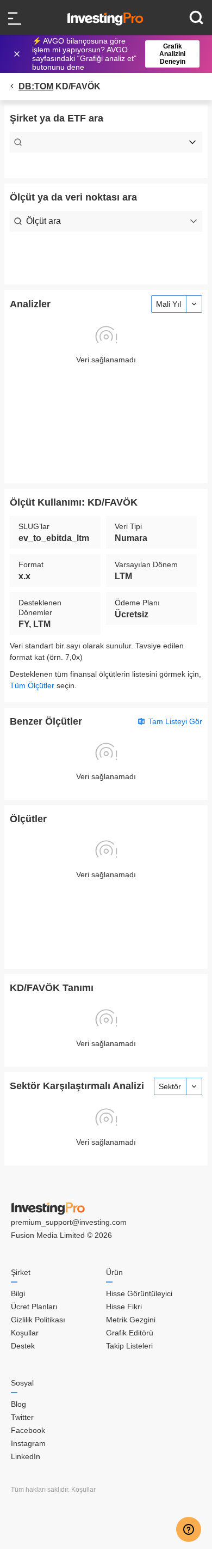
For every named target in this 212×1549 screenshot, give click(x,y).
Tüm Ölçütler (32, 685)
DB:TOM (35, 86)
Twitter (22, 1417)
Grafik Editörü (129, 1332)
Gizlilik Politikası (38, 1319)
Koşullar (25, 1332)
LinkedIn (25, 1456)
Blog (18, 1404)
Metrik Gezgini (130, 1319)
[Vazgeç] (18, 53)
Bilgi (18, 1293)
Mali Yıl (168, 304)
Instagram (28, 1443)
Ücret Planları (34, 1306)
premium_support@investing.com (69, 1222)
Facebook (28, 1430)
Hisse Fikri (124, 1306)
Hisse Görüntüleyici (139, 1293)
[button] (111, 54)
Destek (23, 1345)
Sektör (170, 1086)
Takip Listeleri (129, 1345)
